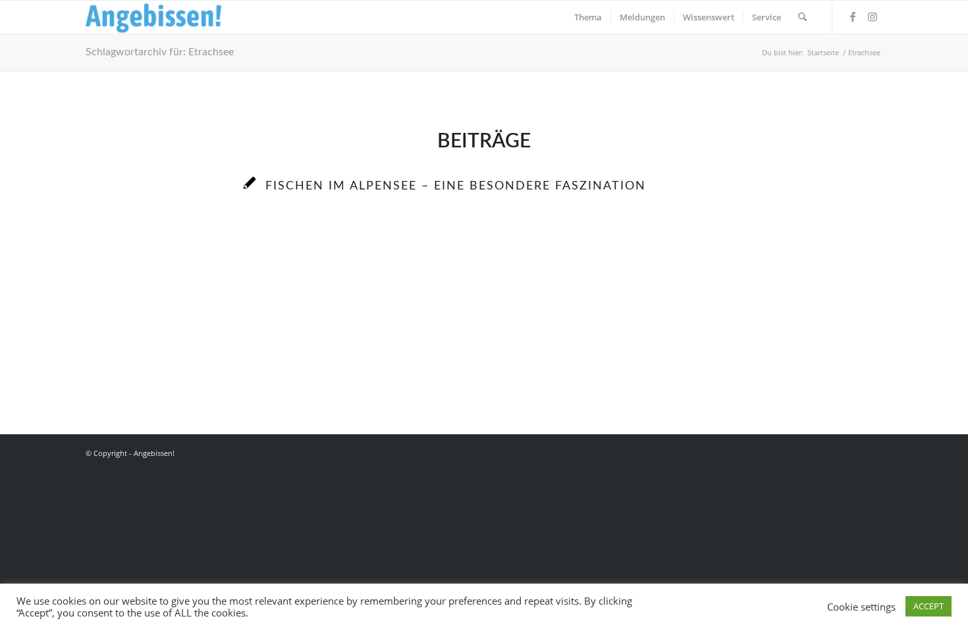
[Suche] (802, 17)
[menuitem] (588, 17)
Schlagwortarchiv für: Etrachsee (160, 52)
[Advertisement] (484, 336)
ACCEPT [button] (928, 606)
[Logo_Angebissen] (154, 17)
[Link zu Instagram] (872, 16)
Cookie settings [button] (861, 607)
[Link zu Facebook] (853, 16)
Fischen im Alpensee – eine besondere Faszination (455, 186)
